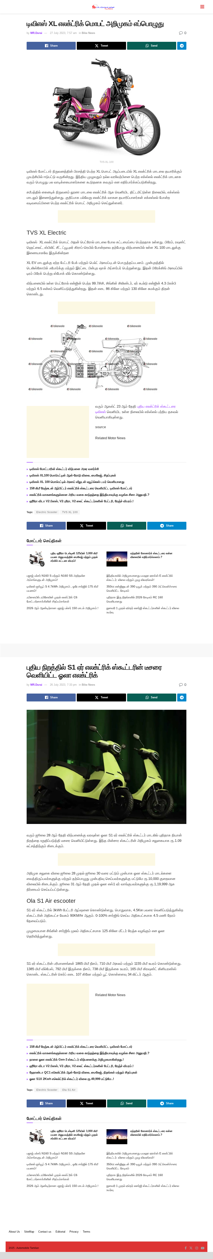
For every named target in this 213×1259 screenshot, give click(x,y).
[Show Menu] (202, 7)
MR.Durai (36, 33)
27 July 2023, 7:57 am (63, 33)
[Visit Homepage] (103, 7)
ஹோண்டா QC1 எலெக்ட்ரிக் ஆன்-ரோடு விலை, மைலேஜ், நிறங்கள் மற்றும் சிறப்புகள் (83, 1072)
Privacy (74, 1231)
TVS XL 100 (70, 512)
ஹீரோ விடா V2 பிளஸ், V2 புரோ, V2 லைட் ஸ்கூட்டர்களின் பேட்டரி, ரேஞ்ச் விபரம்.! (82, 501)
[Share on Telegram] (181, 46)
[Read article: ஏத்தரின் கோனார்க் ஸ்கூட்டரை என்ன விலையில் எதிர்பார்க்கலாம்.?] (116, 559)
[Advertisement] (106, 216)
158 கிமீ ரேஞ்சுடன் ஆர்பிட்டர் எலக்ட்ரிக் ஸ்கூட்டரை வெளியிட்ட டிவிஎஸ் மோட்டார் (81, 488)
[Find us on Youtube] (202, 1248)
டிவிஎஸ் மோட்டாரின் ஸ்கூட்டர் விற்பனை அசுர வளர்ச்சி (64, 469)
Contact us (44, 1231)
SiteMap (29, 1231)
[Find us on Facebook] (186, 1248)
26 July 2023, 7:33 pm (63, 684)
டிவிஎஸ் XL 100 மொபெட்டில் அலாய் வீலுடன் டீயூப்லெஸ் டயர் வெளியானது (77, 482)
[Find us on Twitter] (191, 1248)
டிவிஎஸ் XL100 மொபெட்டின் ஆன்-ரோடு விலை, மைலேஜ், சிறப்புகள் (73, 475)
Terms (86, 1231)
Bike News (88, 33)
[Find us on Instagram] (196, 1248)
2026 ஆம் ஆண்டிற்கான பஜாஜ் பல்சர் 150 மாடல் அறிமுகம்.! (62, 608)
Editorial (60, 1231)
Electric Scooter (46, 512)
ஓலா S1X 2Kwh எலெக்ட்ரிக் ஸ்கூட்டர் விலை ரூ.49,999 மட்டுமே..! (72, 1079)
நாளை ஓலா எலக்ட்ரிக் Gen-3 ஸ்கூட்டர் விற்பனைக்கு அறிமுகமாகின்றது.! (77, 1059)
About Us (14, 1231)
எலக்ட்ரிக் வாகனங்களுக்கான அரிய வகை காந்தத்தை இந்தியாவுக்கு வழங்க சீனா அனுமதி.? (89, 494)
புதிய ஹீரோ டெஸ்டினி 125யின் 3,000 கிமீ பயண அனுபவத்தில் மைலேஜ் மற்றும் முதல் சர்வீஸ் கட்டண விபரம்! (74, 557)
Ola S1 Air (69, 1089)
